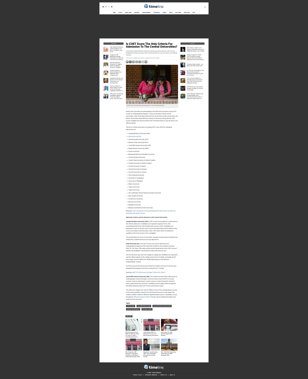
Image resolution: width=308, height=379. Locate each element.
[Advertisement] (154, 26)
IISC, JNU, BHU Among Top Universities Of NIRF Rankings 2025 (168, 353)
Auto (193, 12)
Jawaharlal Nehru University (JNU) (162, 306)
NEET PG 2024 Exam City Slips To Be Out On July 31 (149, 272)
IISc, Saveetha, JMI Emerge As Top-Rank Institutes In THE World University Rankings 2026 (133, 354)
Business (136, 12)
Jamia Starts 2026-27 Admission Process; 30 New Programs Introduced (150, 334)
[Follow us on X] (108, 7)
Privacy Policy (137, 375)
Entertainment (146, 12)
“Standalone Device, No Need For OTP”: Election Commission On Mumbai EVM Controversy (116, 80)
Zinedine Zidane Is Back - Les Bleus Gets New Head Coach (195, 65)
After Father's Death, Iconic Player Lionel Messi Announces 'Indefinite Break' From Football (195, 49)
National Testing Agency (133, 309)
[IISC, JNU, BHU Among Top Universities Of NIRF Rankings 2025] (169, 345)
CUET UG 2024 (129, 58)
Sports (164, 12)
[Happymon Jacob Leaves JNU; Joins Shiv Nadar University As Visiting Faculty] (151, 345)
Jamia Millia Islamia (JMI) (143, 306)
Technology (156, 12)
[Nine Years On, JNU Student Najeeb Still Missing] (169, 325)
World (170, 12)
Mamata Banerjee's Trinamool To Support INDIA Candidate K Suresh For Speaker (116, 65)
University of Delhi (147, 309)
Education (187, 12)
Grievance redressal (151, 375)
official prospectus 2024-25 (142, 297)
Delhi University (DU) (134, 136)
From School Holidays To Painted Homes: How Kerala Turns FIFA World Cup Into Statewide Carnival (194, 80)
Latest (120, 12)
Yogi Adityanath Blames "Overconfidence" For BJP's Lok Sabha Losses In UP (116, 49)
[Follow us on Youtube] (111, 7)
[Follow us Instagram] (106, 7)
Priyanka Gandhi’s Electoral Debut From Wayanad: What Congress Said (116, 73)
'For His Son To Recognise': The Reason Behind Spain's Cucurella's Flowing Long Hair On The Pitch (195, 73)
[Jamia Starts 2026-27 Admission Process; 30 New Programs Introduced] (151, 325)
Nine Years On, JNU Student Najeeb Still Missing (166, 334)
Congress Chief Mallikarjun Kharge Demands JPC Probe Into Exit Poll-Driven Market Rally (116, 57)
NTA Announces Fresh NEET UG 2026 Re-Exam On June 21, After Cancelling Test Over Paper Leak (132, 335)
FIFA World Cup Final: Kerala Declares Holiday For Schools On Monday (195, 88)
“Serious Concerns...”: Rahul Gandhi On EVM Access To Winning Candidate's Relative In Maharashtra (116, 88)
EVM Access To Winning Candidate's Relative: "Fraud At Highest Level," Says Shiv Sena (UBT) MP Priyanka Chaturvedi (116, 96)
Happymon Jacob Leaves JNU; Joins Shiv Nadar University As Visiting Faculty (150, 354)
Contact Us (163, 375)
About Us (172, 375)
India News (128, 12)
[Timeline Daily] (154, 6)
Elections (178, 12)
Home (114, 12)
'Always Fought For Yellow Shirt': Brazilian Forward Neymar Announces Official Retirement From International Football (195, 57)
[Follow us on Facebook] (103, 7)
